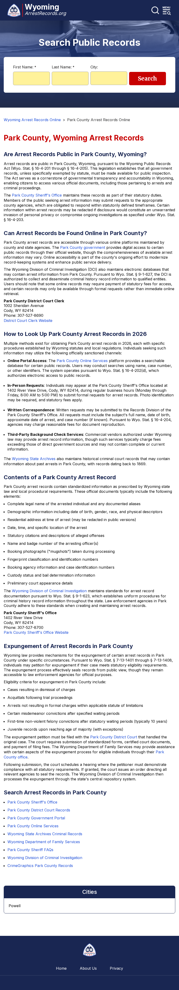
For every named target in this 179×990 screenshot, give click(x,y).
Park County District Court (113, 737)
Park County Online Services (82, 360)
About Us (88, 968)
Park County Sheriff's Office (37, 195)
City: (94, 67)
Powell (15, 905)
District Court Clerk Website (28, 320)
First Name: (24, 67)
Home (61, 968)
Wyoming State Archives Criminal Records (44, 833)
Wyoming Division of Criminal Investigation (49, 590)
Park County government (82, 247)
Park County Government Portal (36, 818)
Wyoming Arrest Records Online (32, 119)
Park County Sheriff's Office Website (36, 632)
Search (147, 78)
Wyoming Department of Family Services (43, 841)
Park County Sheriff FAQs (30, 849)
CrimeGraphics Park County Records (40, 865)
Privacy (116, 968)
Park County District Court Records (38, 810)
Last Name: (63, 67)
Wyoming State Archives (33, 458)
